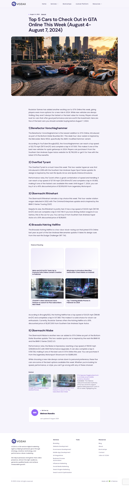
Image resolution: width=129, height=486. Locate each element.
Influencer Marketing (60, 463)
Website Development (60, 446)
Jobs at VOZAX (104, 455)
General (43, 14)
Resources (96, 4)
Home (44, 4)
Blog (100, 443)
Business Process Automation (59, 459)
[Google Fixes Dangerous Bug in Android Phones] (40, 380)
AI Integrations (58, 455)
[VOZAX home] (18, 4)
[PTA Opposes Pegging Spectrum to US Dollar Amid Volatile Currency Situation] (89, 381)
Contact (101, 452)
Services (54, 4)
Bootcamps (67, 4)
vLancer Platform (82, 4)
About (101, 446)
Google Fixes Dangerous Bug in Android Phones (39, 389)
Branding (56, 443)
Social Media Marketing (61, 466)
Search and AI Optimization (62, 472)
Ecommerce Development (62, 449)
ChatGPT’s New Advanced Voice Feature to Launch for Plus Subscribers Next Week (63, 390)
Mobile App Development (61, 452)
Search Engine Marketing (61, 469)
